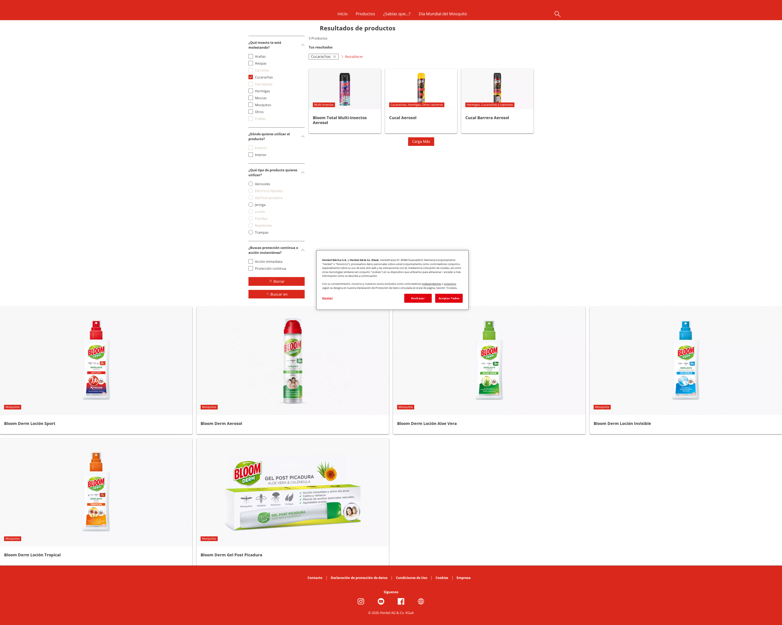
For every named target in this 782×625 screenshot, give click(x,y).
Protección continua (270, 268)
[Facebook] (401, 601)
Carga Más (421, 141)
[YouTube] (381, 601)
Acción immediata (268, 261)
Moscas (261, 98)
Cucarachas (264, 77)
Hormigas (262, 91)
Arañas (260, 56)
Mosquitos (263, 105)
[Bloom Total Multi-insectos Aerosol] (345, 101)
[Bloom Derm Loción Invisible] (686, 370)
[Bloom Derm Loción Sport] (96, 370)
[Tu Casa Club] (421, 601)
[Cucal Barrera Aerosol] (497, 101)
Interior (261, 155)
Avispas (261, 63)
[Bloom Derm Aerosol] (293, 370)
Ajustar (327, 298)
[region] (392, 280)
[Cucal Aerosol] (421, 101)
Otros (259, 112)
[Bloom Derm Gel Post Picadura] (293, 502)
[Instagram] (361, 601)
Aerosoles (262, 184)
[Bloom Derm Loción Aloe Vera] (489, 370)
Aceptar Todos (449, 298)
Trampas (262, 232)
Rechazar (418, 298)
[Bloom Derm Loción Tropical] (96, 502)
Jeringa (260, 204)
